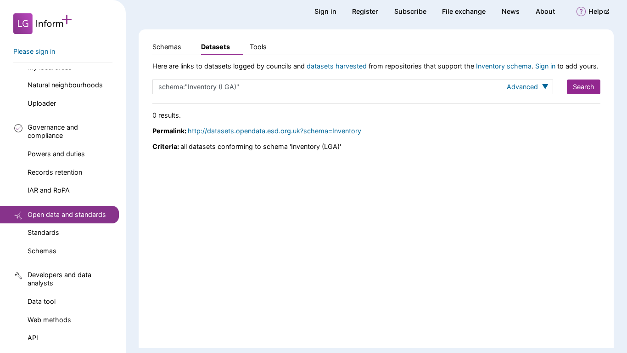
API (33, 338)
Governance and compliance (53, 131)
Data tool (42, 301)
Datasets (215, 47)
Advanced (523, 87)
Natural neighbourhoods (65, 85)
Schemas (42, 251)
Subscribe (410, 11)
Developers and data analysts (59, 279)
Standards (43, 232)
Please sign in (34, 51)
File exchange (464, 11)
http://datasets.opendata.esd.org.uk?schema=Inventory (274, 131)
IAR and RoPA (49, 190)
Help (598, 11)
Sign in (325, 11)
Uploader (42, 103)
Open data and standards (67, 214)
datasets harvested (337, 66)
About (545, 11)
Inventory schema (504, 66)
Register (365, 11)
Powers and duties (56, 154)
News (511, 11)
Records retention (55, 172)
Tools (258, 47)
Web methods (49, 320)
